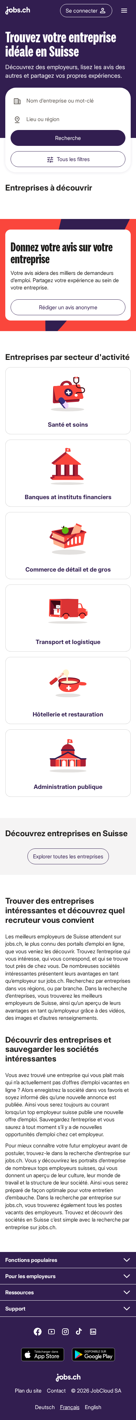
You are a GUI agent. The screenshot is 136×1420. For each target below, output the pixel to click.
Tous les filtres (73, 159)
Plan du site (28, 1390)
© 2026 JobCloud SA (96, 1390)
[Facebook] (37, 1331)
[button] (68, 1260)
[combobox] (68, 101)
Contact (56, 1390)
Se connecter (81, 10)
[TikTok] (79, 1331)
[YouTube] (51, 1331)
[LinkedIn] (93, 1331)
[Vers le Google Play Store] (93, 1354)
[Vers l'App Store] (42, 1354)
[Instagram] (65, 1331)
